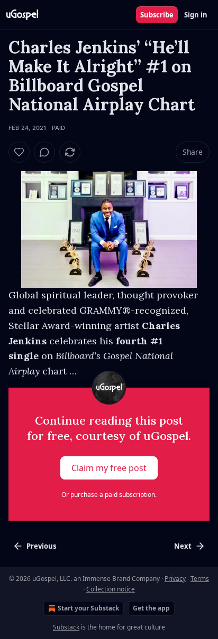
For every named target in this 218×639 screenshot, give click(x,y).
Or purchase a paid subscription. (109, 494)
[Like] (19, 152)
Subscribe (157, 15)
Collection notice (110, 589)
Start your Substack (88, 608)
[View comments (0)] (44, 152)
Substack (66, 627)
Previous (41, 546)
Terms (199, 578)
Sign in (195, 15)
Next (183, 546)
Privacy (175, 578)
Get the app (151, 608)
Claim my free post (109, 468)
